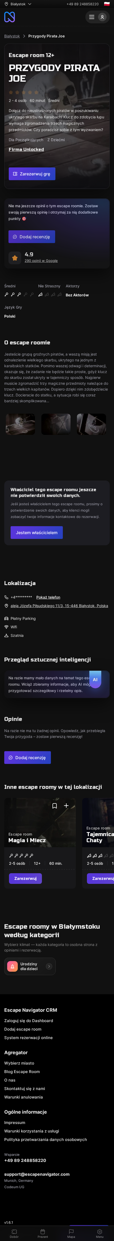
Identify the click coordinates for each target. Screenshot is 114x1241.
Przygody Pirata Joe (46, 36)
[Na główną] (9, 17)
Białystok (12, 36)
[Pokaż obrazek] (20, 424)
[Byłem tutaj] (66, 806)
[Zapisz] (54, 806)
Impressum (14, 1122)
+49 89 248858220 (83, 4)
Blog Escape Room (22, 1071)
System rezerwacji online (28, 1037)
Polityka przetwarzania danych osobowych (45, 1139)
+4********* (21, 597)
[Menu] (97, 17)
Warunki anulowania (23, 1097)
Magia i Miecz (27, 840)
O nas (9, 1080)
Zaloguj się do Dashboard (28, 1020)
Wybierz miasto (19, 1063)
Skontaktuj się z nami (24, 1088)
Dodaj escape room (22, 1029)
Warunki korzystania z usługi (31, 1131)
